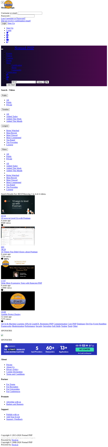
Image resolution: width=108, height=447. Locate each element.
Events (9, 53)
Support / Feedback (14, 419)
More (8, 63)
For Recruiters (12, 387)
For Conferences (13, 391)
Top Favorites (12, 142)
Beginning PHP (46, 324)
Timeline (5, 110)
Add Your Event (13, 417)
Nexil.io (15, 440)
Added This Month (14, 121)
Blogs (14, 67)
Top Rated (10, 140)
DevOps (89, 324)
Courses (9, 58)
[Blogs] (7, 75)
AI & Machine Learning (14, 324)
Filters (4, 149)
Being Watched (12, 130)
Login (4, 23)
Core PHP (72, 324)
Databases (81, 324)
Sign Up (11, 23)
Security (39, 326)
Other (75, 326)
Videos (9, 56)
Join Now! (11, 85)
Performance (30, 326)
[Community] (7, 77)
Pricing (9, 365)
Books (9, 60)
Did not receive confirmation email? (16, 21)
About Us (10, 367)
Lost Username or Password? (13, 18)
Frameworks (6, 326)
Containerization (60, 324)
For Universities (13, 389)
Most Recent (11, 133)
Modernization (18, 326)
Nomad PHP (24, 48)
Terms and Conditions (15, 374)
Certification (17, 65)
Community (16, 70)
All (7, 100)
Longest (5, 126)
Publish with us (12, 414)
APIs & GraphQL (32, 324)
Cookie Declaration (14, 372)
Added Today (12, 116)
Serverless (47, 326)
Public (4, 95)
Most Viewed (12, 135)
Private (9, 105)
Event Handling (99, 324)
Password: (5, 16)
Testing (64, 326)
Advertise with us (13, 402)
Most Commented (13, 138)
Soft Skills (56, 326)
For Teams (10, 384)
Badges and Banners (14, 404)
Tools (70, 326)
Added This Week (13, 119)
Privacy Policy (12, 369)
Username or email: (9, 13)
